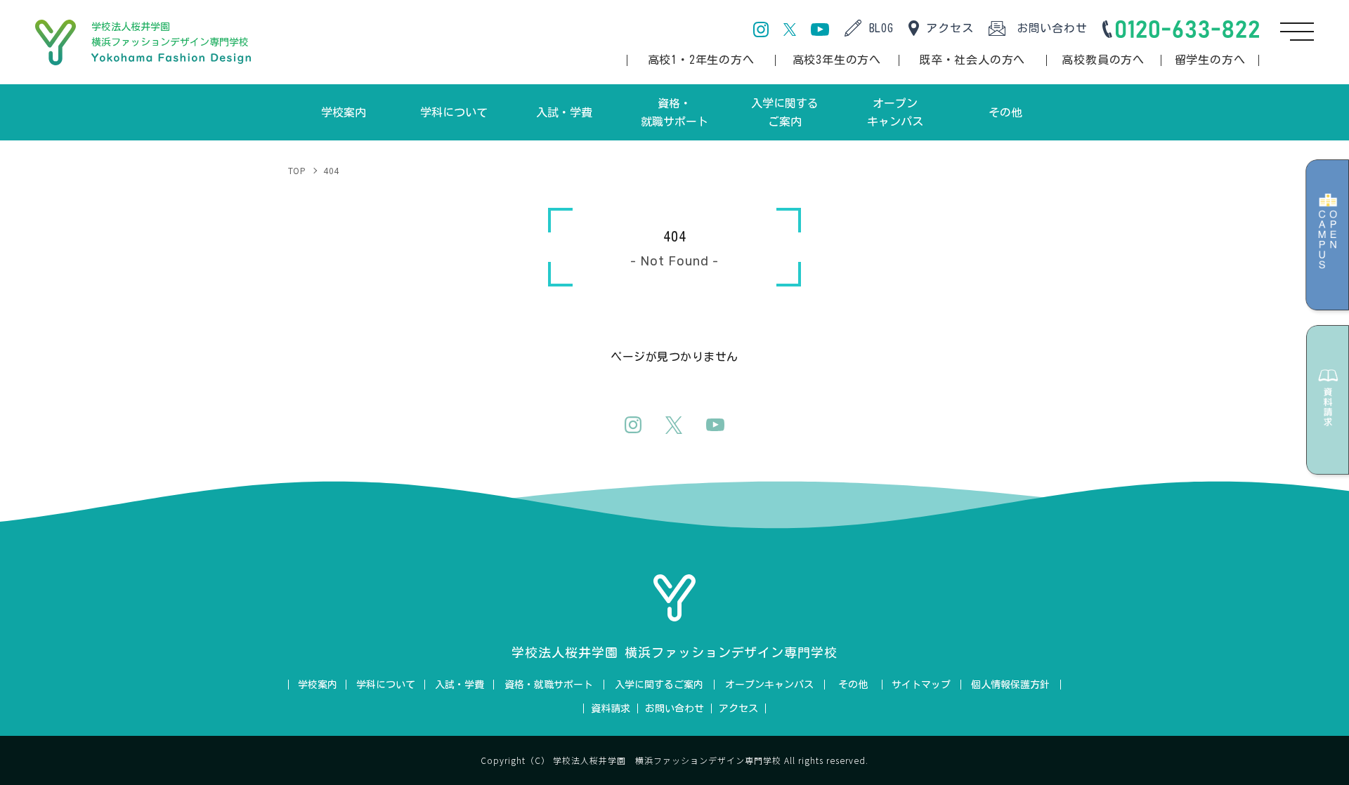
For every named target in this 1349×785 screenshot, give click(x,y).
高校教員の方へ (1103, 59)
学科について (385, 685)
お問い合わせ (1052, 28)
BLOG (881, 28)
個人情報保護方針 (1010, 685)
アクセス (949, 28)
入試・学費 (459, 685)
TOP (297, 170)
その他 (853, 685)
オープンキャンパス (769, 685)
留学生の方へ (1210, 59)
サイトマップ (921, 685)
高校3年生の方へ (837, 59)
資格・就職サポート (548, 685)
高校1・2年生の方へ (701, 59)
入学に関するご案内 (659, 685)
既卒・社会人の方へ (972, 59)
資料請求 (610, 708)
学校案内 (317, 685)
